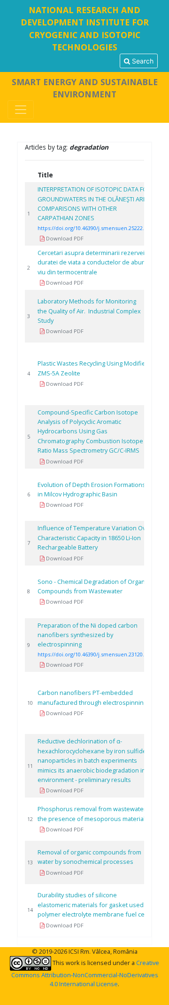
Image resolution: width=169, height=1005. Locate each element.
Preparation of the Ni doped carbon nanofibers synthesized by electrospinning (88, 635)
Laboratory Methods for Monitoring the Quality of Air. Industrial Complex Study (89, 311)
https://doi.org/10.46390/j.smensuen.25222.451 (95, 227)
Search (142, 61)
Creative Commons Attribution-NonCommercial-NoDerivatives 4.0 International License (85, 973)
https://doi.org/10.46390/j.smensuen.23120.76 (94, 654)
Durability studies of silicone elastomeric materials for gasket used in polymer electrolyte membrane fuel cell (94, 904)
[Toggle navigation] (21, 109)
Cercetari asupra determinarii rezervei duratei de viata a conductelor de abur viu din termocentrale (91, 262)
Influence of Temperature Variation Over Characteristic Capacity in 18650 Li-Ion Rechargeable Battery (95, 537)
